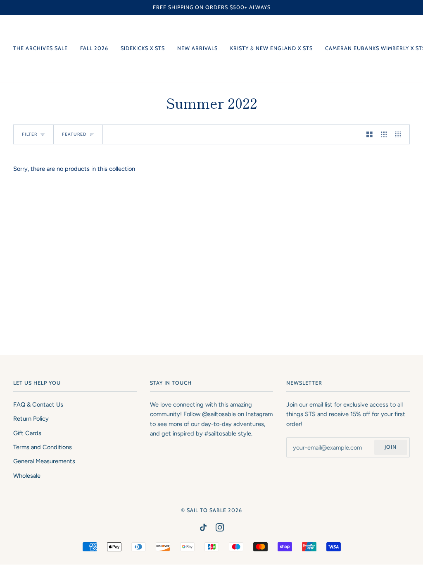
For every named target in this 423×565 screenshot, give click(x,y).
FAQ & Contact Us (38, 404)
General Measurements (44, 461)
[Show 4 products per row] (400, 134)
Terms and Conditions (42, 447)
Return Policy (31, 418)
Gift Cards (27, 433)
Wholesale (26, 475)
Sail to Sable (206, 510)
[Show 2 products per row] (369, 134)
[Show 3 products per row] (384, 134)
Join (391, 447)
